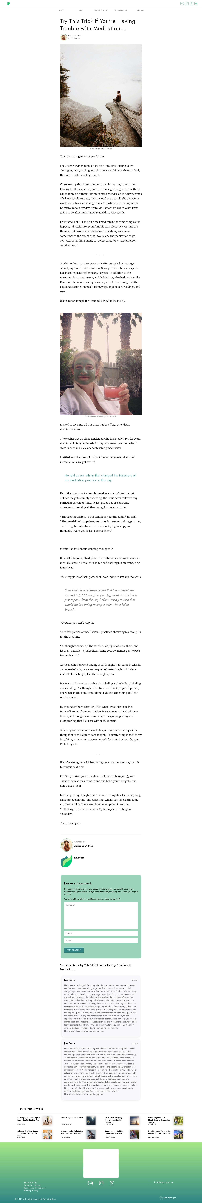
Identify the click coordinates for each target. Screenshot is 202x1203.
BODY (61, 10)
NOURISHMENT (121, 10)
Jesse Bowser (100, 148)
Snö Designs (170, 1197)
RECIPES (140, 10)
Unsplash (109, 148)
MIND (81, 10)
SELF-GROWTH (101, 10)
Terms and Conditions (35, 1188)
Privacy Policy (31, 1190)
